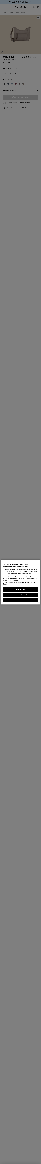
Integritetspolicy (21, 582)
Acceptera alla (20, 589)
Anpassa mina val (20, 600)
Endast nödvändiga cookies (20, 594)
